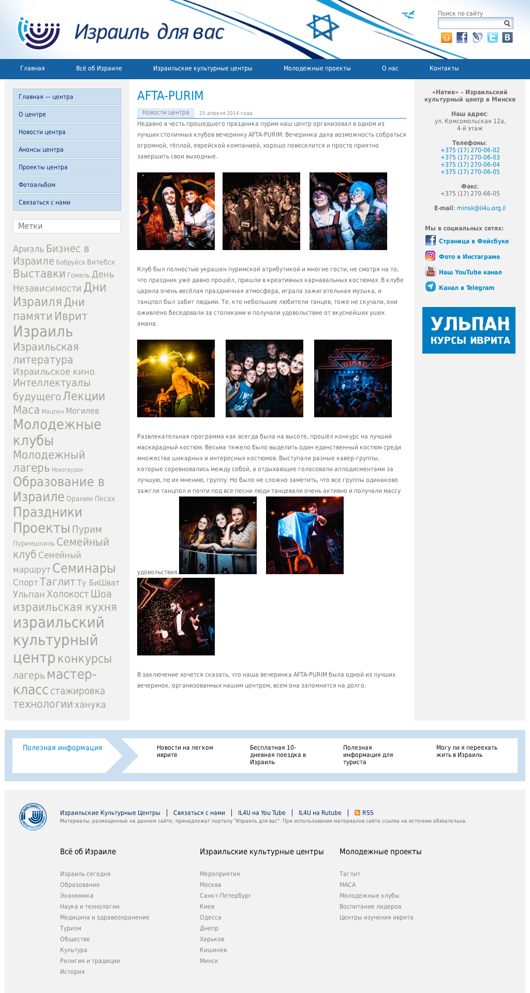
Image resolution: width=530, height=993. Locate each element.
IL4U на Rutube (320, 812)
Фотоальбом (37, 184)
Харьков (212, 939)
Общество (75, 939)
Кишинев (213, 950)
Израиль (43, 331)
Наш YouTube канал (470, 272)
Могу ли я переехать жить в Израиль (466, 751)
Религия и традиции (90, 961)
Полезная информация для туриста (368, 755)
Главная (32, 68)
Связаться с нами (44, 202)
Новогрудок (67, 469)
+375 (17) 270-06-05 (470, 172)
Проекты (41, 528)
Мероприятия (220, 874)
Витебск (101, 262)
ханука (90, 704)
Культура (73, 950)
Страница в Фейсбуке (474, 241)
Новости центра (42, 132)
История (72, 971)
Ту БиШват (98, 583)
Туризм (70, 928)
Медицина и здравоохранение (105, 917)
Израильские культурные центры (203, 68)
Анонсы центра (41, 149)
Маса (26, 409)
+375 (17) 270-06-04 (470, 164)
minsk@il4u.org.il (481, 208)
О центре (32, 114)
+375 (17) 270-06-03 (470, 157)
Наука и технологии (90, 906)
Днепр (209, 928)
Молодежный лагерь (49, 461)
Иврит (71, 316)
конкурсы (84, 658)
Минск (209, 961)
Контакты (444, 68)
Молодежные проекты (317, 68)
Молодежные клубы (370, 895)
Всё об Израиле (99, 68)
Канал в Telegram (466, 287)
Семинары (84, 568)
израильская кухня (65, 607)
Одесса (211, 917)
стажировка (77, 691)
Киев (207, 906)
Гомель (78, 275)
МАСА (348, 884)
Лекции (84, 396)
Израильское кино (54, 371)
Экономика (77, 895)
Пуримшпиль (34, 543)
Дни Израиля (60, 294)
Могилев (82, 411)
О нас (390, 68)
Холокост (68, 594)
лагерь (29, 675)
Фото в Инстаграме (469, 256)
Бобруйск (70, 262)
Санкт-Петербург (226, 895)
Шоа (101, 594)
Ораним (79, 498)
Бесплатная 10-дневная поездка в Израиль (278, 755)
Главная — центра (46, 96)
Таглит (58, 582)
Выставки (39, 273)
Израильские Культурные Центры (110, 812)
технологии (43, 703)
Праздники (47, 512)
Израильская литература (46, 353)
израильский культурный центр (59, 640)
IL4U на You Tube (262, 812)
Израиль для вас (115, 29)
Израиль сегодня (85, 874)
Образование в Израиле (59, 489)
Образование (80, 884)
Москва (211, 884)
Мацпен (52, 411)
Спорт (25, 582)
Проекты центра (43, 167)
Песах (105, 498)
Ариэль (29, 248)
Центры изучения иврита (377, 917)
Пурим (87, 529)
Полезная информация (62, 747)
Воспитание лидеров (370, 906)
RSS (368, 812)
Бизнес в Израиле (51, 254)
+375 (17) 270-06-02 (470, 150)
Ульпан (29, 594)
